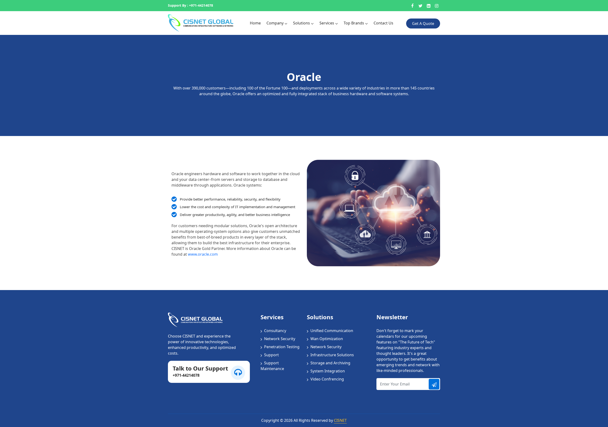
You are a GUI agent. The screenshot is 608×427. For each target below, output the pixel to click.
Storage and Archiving (329, 363)
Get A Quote (423, 23)
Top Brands (354, 23)
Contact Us (383, 23)
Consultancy (274, 330)
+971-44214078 (201, 6)
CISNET (340, 420)
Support (271, 354)
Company (275, 23)
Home (255, 23)
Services (327, 23)
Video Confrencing (326, 379)
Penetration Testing (281, 346)
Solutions (302, 23)
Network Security (279, 338)
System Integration (327, 371)
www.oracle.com (203, 254)
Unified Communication (331, 330)
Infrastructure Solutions (331, 354)
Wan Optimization (326, 338)
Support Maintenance (272, 365)
